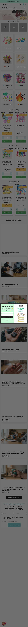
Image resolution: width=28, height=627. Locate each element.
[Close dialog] (26, 305)
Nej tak (7, 320)
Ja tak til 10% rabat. (7, 317)
